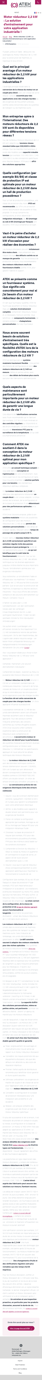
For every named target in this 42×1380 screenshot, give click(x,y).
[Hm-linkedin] (21, 1345)
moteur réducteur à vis (20, 1145)
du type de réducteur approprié (27, 907)
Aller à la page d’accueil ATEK (21, 1328)
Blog (10, 37)
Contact (26, 648)
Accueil (5, 37)
